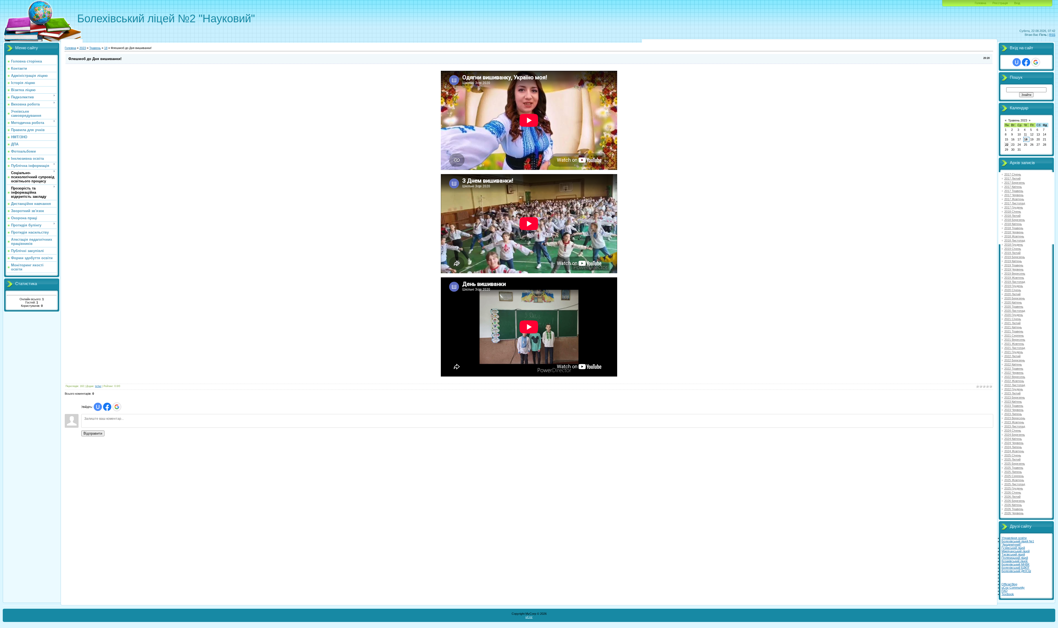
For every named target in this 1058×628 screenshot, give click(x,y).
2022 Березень (1014, 360)
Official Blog (1009, 584)
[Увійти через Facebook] (107, 407)
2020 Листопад (1014, 310)
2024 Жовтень (1014, 451)
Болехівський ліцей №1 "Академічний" (1018, 543)
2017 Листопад (1014, 203)
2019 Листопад (1014, 281)
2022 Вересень (1014, 376)
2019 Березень (1014, 257)
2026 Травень (1013, 509)
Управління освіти (1014, 538)
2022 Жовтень (1014, 381)
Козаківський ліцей (1015, 561)
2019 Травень (1013, 265)
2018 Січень (1012, 211)
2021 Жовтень (1014, 343)
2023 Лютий (1012, 393)
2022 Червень (1014, 372)
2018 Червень (1014, 232)
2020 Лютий (1012, 294)
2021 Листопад (1014, 348)
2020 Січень (1012, 290)
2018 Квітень (1013, 224)
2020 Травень (1013, 306)
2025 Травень (1013, 467)
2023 (82, 48)
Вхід (1017, 3)
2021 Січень (1012, 319)
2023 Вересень (1014, 418)
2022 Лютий (1012, 356)
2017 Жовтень (1014, 199)
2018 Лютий (1012, 215)
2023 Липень (1013, 414)
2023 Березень (1014, 397)
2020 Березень (1014, 298)
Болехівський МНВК (1015, 564)
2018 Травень (1013, 228)
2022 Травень (1013, 368)
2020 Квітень (1013, 302)
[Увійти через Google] (116, 406)
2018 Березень (1014, 219)
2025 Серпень (1014, 476)
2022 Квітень (1013, 364)
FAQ (1005, 590)
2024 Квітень (1013, 438)
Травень (95, 48)
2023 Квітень (1013, 401)
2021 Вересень (1014, 339)
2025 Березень (1014, 463)
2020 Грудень (1013, 314)
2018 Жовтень (1014, 236)
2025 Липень (1013, 471)
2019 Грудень (1013, 286)
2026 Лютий (1012, 496)
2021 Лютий (1012, 323)
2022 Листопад (1014, 385)
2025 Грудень (1013, 488)
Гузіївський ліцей (1013, 548)
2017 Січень (1012, 174)
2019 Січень (1012, 248)
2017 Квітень (1013, 186)
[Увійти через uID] (98, 407)
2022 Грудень (1013, 389)
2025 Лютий (1012, 459)
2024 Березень (1014, 434)
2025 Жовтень (1014, 480)
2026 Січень (1012, 492)
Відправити (92, 433)
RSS (1052, 34)
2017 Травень (1013, 191)
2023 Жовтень (1014, 422)
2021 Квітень (1013, 327)
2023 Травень (1013, 405)
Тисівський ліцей (1013, 554)
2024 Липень (1013, 447)
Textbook (1008, 594)
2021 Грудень (1013, 352)
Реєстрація (1000, 3)
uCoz (529, 617)
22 (1006, 144)
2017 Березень (1014, 182)
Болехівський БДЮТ (1016, 567)
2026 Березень (1014, 500)
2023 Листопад (1014, 426)
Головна (980, 3)
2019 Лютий (1012, 253)
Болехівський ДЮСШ (1016, 571)
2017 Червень (1014, 195)
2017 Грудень (1013, 207)
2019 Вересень (1014, 273)
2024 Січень (1012, 430)
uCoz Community (1013, 587)
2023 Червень (1014, 410)
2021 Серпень (1014, 335)
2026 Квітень (1013, 505)
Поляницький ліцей (1015, 557)
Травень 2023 (1017, 120)
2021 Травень (1013, 331)
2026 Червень (1014, 513)
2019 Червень (1014, 269)
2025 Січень (1012, 455)
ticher (98, 386)
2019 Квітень (1013, 261)
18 (105, 48)
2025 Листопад (1014, 484)
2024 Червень (1014, 443)
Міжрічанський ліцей (1016, 551)
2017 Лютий (1012, 178)
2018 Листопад (1014, 240)
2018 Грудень (1013, 244)
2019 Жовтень (1014, 277)
